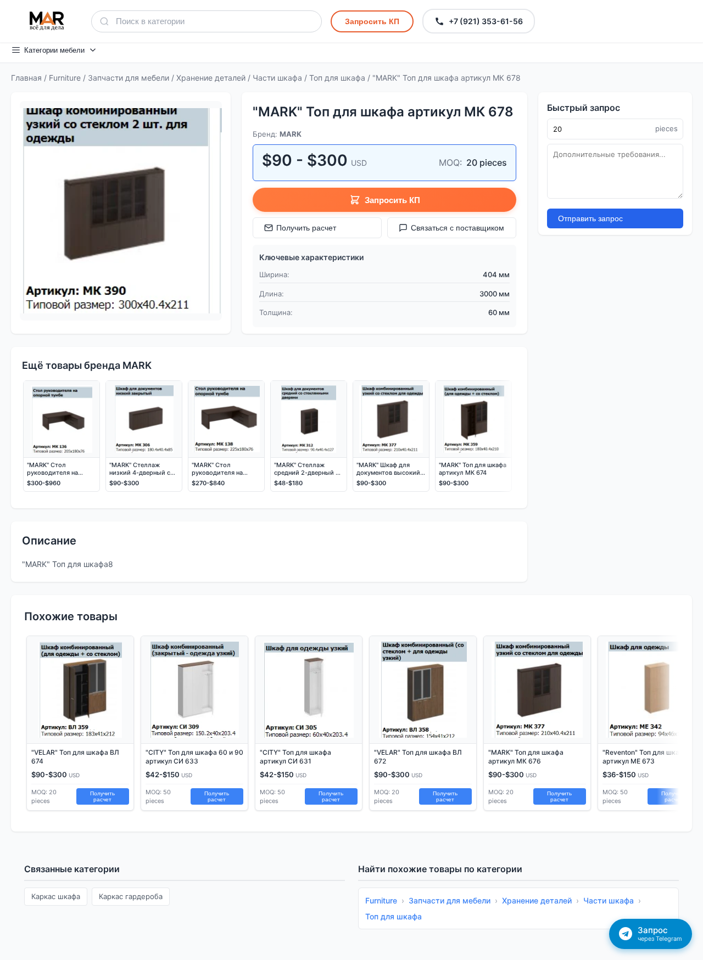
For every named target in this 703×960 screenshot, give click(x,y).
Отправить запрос (590, 218)
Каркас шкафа (55, 896)
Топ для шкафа (337, 77)
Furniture (65, 77)
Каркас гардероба (131, 896)
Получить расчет (306, 227)
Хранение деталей (211, 77)
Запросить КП (372, 21)
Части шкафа (277, 77)
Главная (26, 77)
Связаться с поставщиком (457, 227)
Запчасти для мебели (128, 77)
